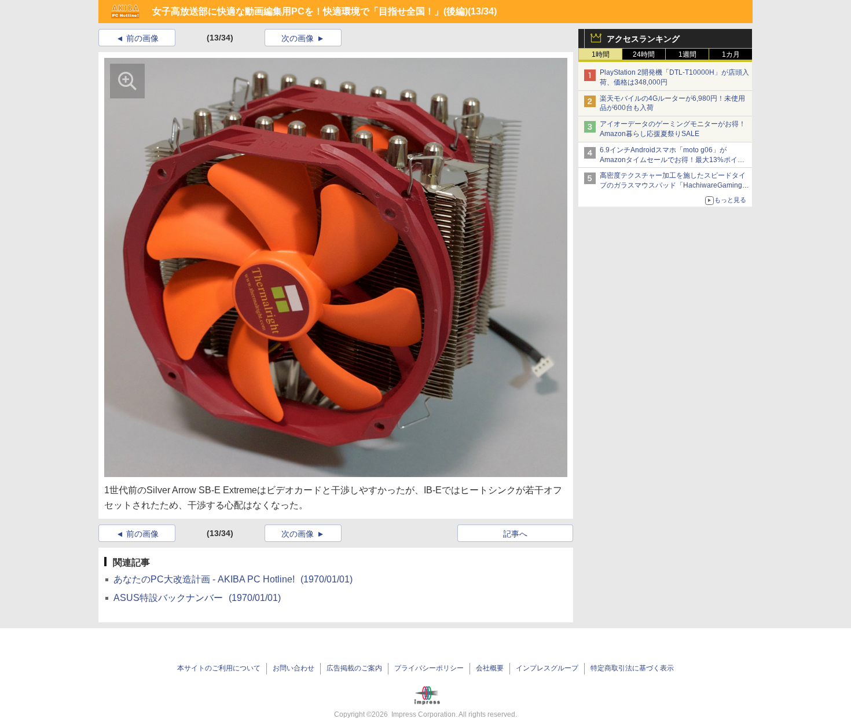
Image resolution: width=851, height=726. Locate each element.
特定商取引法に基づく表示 (632, 668)
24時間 (644, 54)
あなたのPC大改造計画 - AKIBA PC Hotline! (233, 579)
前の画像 (142, 38)
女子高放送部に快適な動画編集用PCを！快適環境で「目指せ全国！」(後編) (310, 11)
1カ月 (731, 54)
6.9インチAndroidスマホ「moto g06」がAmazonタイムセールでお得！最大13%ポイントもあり (672, 160)
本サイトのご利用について (219, 668)
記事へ (515, 533)
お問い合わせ (293, 668)
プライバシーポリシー (429, 668)
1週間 (687, 54)
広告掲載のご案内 (354, 668)
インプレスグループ (547, 668)
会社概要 (490, 668)
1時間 (601, 54)
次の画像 (297, 38)
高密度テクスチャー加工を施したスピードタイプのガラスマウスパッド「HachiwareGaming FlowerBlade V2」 (673, 185)
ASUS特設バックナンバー (197, 598)
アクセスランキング (643, 38)
